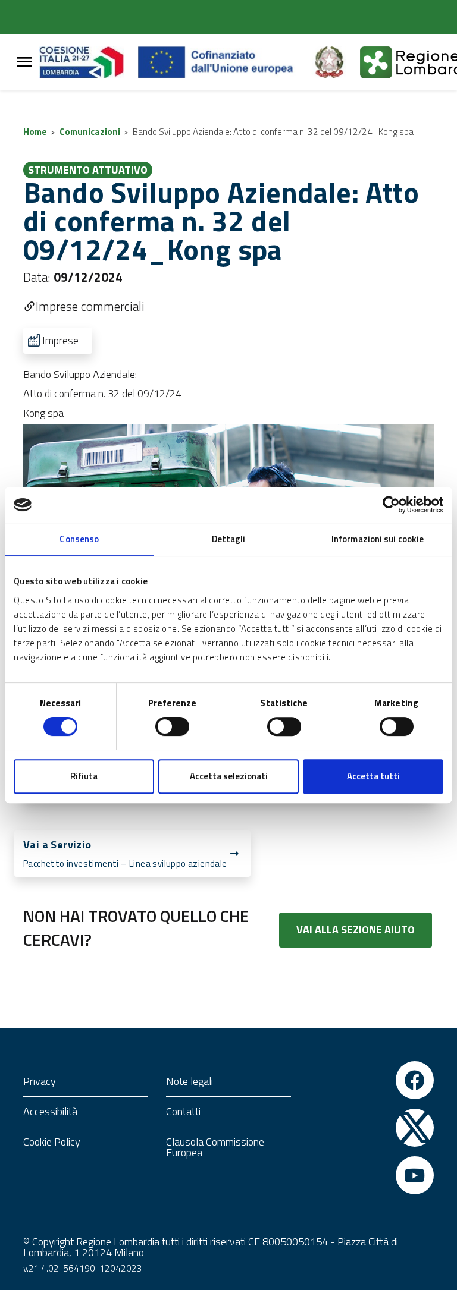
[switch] (172, 726)
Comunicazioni (90, 132)
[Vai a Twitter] (415, 1128)
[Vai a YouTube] (415, 1175)
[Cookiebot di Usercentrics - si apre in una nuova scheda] (391, 505)
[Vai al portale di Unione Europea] (224, 62)
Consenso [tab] (79, 539)
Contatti (183, 1111)
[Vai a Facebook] (415, 1080)
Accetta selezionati (229, 776)
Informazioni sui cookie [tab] (377, 539)
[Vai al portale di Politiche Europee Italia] (335, 62)
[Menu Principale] (24, 63)
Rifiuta (84, 776)
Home (35, 132)
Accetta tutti (373, 776)
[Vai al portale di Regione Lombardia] (88, 62)
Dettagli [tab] (229, 539)
